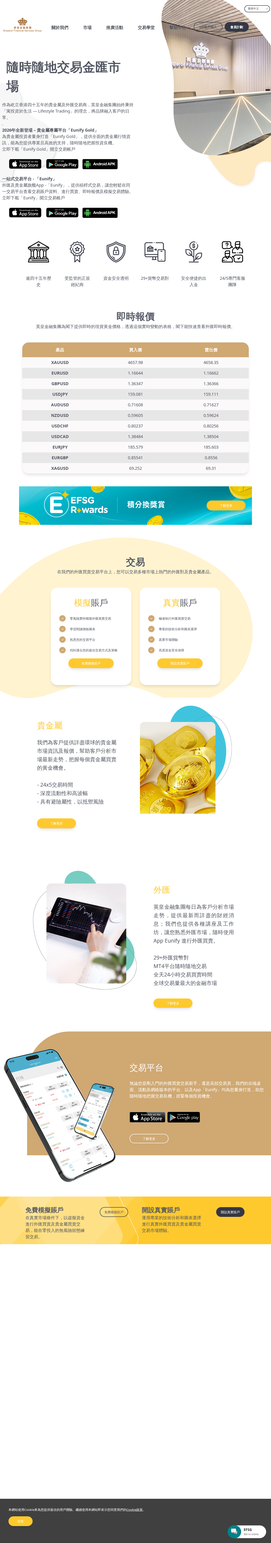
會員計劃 (236, 27)
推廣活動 (114, 27)
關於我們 (59, 27)
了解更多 (226, 505)
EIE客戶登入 (208, 27)
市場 (87, 27)
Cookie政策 (134, 1509)
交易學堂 (146, 27)
